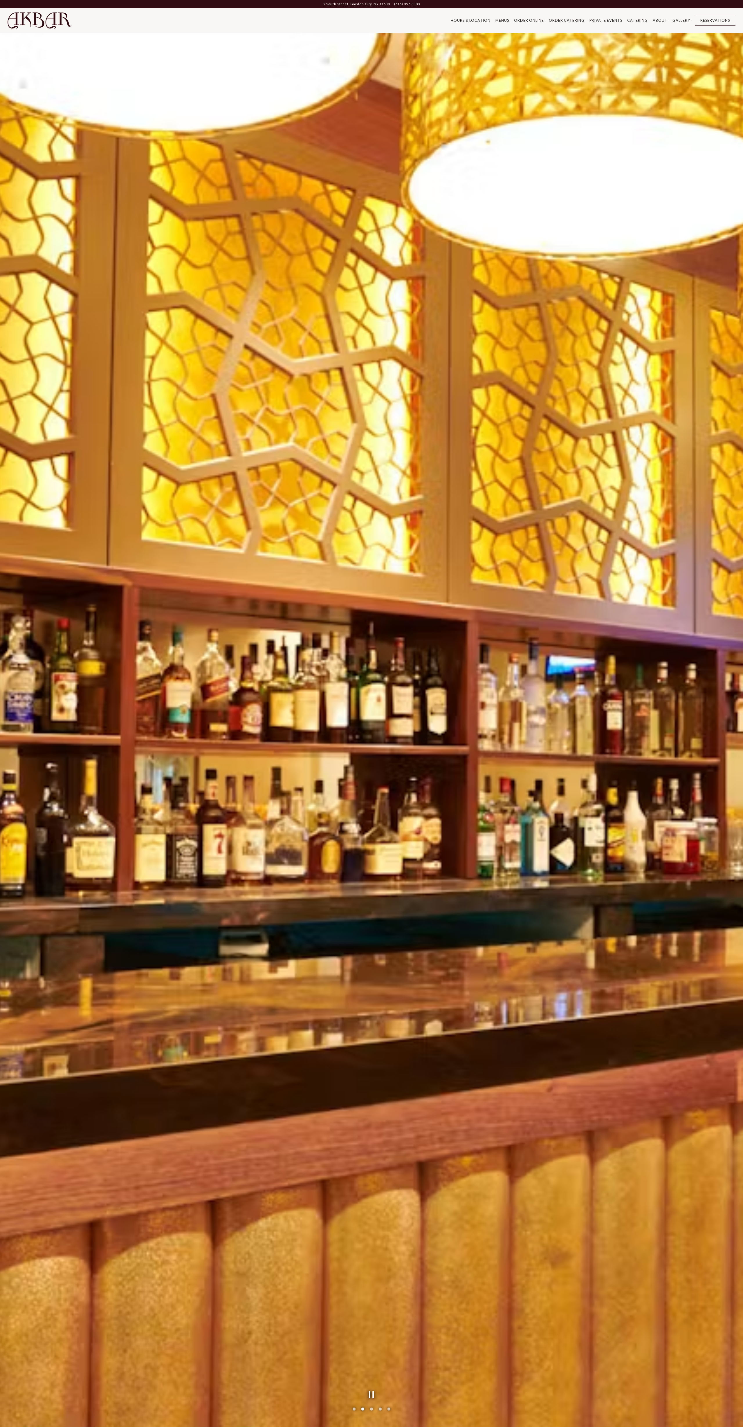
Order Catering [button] (567, 20)
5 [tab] (389, 1409)
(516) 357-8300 (407, 4)
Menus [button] (502, 20)
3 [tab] (371, 1409)
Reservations (715, 20)
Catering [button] (637, 20)
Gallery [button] (681, 20)
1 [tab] (354, 1409)
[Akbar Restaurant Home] (39, 20)
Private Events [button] (605, 20)
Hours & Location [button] (470, 20)
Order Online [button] (529, 20)
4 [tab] (380, 1409)
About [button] (660, 20)
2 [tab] (363, 1409)
